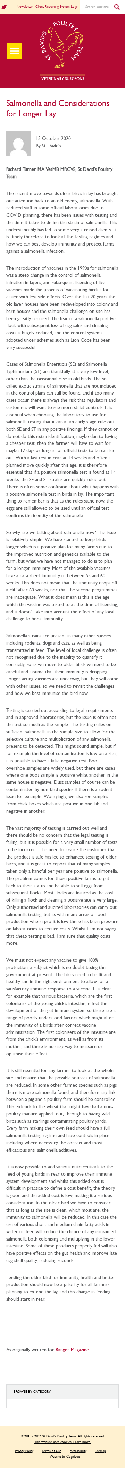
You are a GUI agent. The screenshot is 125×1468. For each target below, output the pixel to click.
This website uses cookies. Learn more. (62, 1442)
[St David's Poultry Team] (62, 79)
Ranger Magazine (72, 1349)
